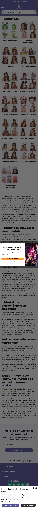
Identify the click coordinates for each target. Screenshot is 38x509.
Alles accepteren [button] (10, 505)
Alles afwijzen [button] (28, 505)
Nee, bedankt (12, 261)
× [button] (36, 488)
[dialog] (19, 497)
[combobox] (33, 488)
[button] (19, 501)
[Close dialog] (1, 243)
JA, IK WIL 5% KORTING (12, 258)
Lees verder (27, 499)
